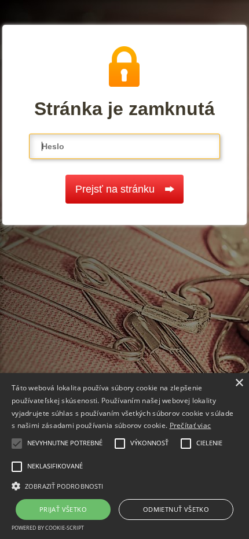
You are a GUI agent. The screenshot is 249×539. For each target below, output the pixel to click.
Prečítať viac (190, 425)
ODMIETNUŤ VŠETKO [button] (176, 509)
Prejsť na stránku (115, 189)
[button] (124, 485)
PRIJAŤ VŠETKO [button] (63, 509)
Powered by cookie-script (48, 527)
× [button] (239, 383)
